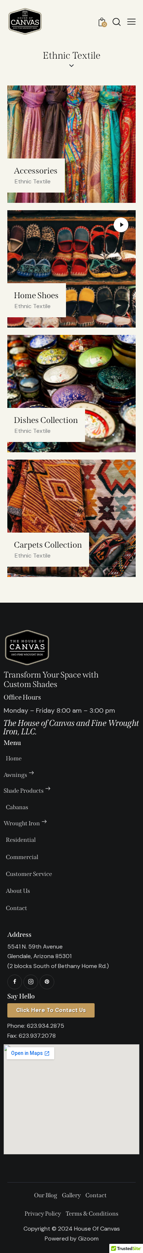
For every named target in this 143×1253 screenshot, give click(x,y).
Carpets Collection (48, 545)
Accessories (36, 171)
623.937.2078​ (37, 1036)
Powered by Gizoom (72, 1238)
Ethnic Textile (33, 181)
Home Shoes (36, 295)
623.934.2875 (45, 1026)
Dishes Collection (46, 420)
